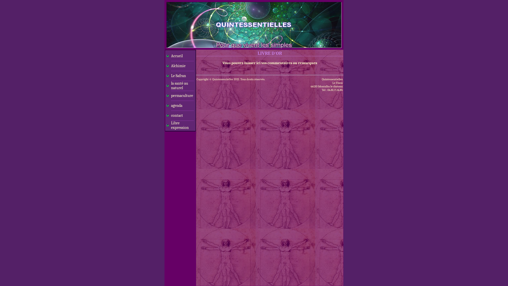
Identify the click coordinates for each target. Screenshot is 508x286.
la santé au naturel (179, 85)
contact (177, 115)
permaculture (182, 95)
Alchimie (178, 66)
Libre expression (180, 125)
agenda (176, 105)
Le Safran (178, 75)
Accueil (177, 56)
